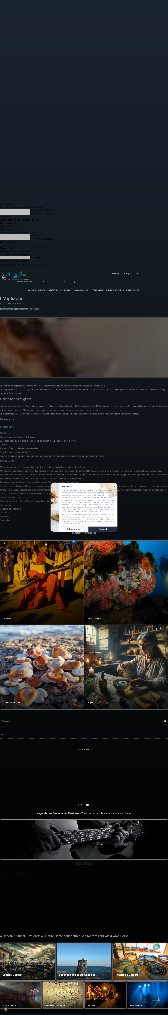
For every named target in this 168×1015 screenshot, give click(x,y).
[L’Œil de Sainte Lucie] (42, 667)
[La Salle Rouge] (20, 995)
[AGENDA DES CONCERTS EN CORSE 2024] (84, 839)
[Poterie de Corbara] (140, 961)
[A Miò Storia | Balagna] (62, 995)
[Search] (165, 721)
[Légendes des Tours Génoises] (84, 961)
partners (74, 491)
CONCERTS (84, 805)
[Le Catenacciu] (42, 583)
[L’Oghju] (126, 667)
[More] (121, 373)
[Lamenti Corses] (27, 961)
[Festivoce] (105, 995)
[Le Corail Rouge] (126, 583)
